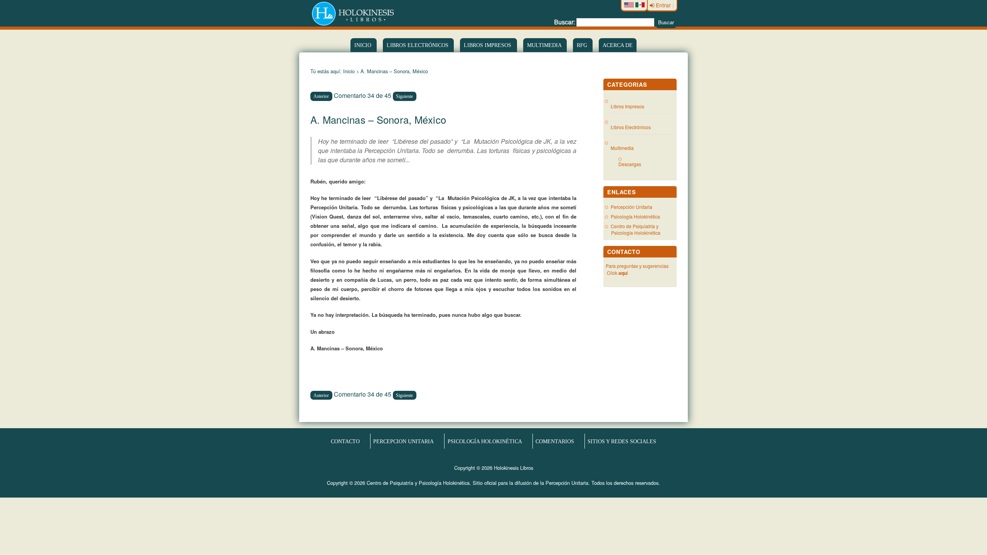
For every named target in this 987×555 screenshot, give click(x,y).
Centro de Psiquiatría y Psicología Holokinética (635, 229)
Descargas (633, 164)
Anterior (321, 96)
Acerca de (618, 45)
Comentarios (555, 441)
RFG (583, 45)
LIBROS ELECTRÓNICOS (418, 45)
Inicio (363, 45)
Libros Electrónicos (631, 127)
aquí (623, 272)
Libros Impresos (488, 45)
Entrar (663, 5)
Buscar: (564, 21)
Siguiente (404, 96)
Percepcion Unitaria (403, 441)
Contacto (345, 441)
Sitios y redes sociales (622, 441)
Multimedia (545, 45)
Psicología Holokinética (635, 216)
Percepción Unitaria (631, 207)
